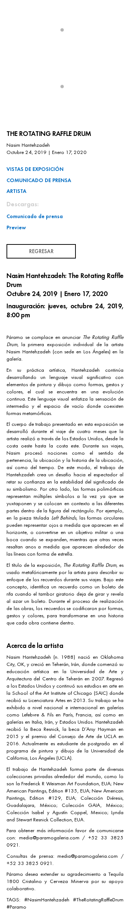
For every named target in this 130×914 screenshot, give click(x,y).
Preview (16, 227)
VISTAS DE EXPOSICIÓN (35, 169)
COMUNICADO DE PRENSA (38, 180)
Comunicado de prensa (34, 216)
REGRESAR (41, 251)
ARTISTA (16, 191)
